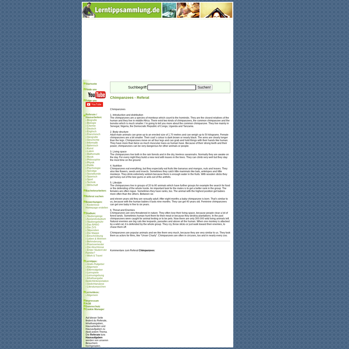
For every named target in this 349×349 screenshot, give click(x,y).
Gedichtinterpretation (97, 281)
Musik (90, 156)
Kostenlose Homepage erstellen (97, 206)
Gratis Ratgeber (95, 264)
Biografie (92, 120)
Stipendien (93, 230)
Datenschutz (93, 306)
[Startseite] (157, 17)
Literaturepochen (96, 286)
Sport (90, 179)
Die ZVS (91, 227)
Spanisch (92, 176)
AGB (88, 303)
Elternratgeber (95, 269)
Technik (91, 182)
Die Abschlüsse (95, 247)
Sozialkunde (94, 173)
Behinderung (94, 241)
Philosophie (93, 159)
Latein (90, 151)
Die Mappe (93, 233)
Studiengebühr (95, 221)
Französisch (93, 134)
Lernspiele (93, 272)
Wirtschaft (92, 185)
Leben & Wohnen (96, 238)
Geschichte (93, 140)
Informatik (92, 142)
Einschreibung (95, 235)
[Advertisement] (157, 49)
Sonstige (92, 171)
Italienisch (92, 145)
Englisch (92, 131)
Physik (90, 162)
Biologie (91, 123)
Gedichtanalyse (95, 283)
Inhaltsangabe (95, 278)
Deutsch (91, 128)
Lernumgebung (95, 275)
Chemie (91, 125)
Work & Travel (94, 255)
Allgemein (92, 267)
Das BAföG (93, 224)
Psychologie (94, 168)
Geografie (92, 137)
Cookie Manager (95, 309)
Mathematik (93, 154)
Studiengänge (95, 216)
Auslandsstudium (96, 219)
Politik (90, 165)
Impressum (92, 300)
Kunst (90, 148)
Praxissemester (95, 244)
